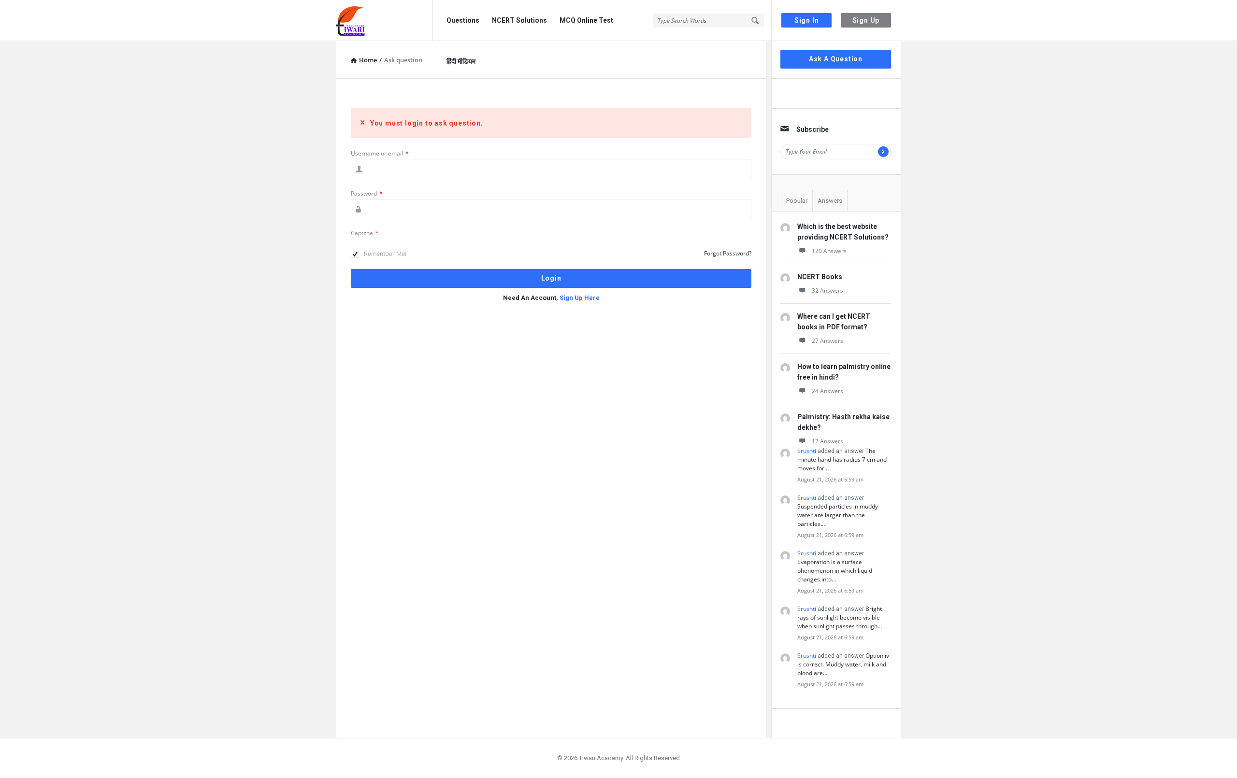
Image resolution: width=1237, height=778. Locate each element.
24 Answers (827, 391)
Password (367, 193)
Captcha (365, 233)
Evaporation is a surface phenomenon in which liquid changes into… (834, 570)
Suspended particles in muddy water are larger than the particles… (837, 515)
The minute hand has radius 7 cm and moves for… (842, 459)
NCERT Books (819, 277)
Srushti (806, 451)
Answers (830, 200)
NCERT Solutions (519, 20)
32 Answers (827, 290)
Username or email (380, 153)
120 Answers (829, 251)
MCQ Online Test (586, 20)
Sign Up (866, 20)
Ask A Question (836, 59)
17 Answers (827, 441)
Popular (796, 200)
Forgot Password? (727, 253)
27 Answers (827, 341)
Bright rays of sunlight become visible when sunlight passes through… (839, 617)
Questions (462, 20)
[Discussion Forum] (384, 20)
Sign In (806, 20)
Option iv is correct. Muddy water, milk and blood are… (843, 664)
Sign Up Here (580, 297)
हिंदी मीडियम (460, 61)
